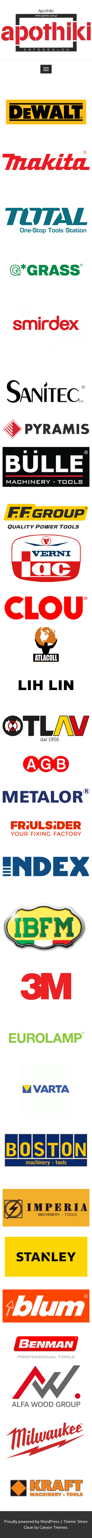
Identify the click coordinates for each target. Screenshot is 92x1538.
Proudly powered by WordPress (32, 1521)
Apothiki (46, 10)
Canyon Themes (53, 1527)
